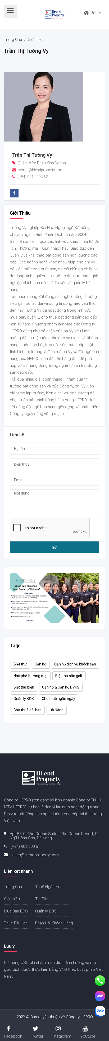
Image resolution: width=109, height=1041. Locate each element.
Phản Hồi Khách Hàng (54, 923)
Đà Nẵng (56, 710)
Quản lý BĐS (23, 698)
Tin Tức (42, 899)
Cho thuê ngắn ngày (58, 698)
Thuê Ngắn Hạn (48, 886)
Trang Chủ (13, 39)
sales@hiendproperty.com (35, 855)
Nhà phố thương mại (30, 676)
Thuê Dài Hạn (16, 923)
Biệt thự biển (23, 687)
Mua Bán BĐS (16, 911)
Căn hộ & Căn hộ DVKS (60, 687)
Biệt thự (20, 664)
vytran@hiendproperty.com (40, 170)
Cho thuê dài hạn (27, 710)
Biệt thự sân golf (69, 676)
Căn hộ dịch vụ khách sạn (75, 664)
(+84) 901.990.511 (26, 846)
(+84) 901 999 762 (32, 177)
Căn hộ (40, 664)
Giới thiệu (12, 899)
